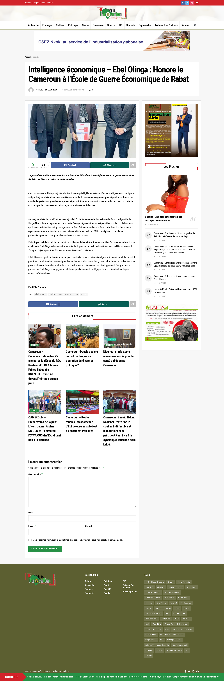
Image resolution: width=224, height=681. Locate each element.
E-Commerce (183, 598)
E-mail (32, 526)
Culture (60, 25)
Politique (73, 25)
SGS (162, 640)
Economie (97, 25)
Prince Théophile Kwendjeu (176, 624)
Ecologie (47, 25)
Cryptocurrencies (176, 587)
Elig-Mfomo (161, 603)
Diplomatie (145, 25)
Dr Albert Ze (169, 598)
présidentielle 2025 (153, 629)
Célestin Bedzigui (153, 592)
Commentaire (35, 474)
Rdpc (167, 629)
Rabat (83, 294)
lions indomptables (154, 614)
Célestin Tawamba (171, 592)
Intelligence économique (60, 294)
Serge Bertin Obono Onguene (172, 635)
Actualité (33, 25)
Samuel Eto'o (151, 635)
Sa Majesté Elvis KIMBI (183, 629)
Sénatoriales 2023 (174, 650)
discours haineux (153, 598)
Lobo (167, 614)
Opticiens (187, 619)
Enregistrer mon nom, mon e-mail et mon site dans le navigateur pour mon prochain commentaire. (77, 540)
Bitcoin (171, 582)
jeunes (186, 608)
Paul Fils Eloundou (47, 90)
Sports (111, 25)
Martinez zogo (152, 619)
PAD (76, 294)
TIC (121, 25)
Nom (31, 512)
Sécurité (159, 650)
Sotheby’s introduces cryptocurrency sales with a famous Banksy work (180, 676)
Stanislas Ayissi (180, 645)
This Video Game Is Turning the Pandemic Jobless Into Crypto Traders (106, 676)
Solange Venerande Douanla (157, 645)
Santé (85, 25)
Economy (149, 603)
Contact (50, 3)
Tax (187, 650)
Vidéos (185, 25)
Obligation (166, 619)
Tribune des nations (166, 25)
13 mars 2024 (67, 90)
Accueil (28, 3)
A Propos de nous (39, 3)
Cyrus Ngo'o (192, 587)
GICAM (148, 608)
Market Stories (179, 614)
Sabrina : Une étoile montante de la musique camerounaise (163, 218)
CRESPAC (161, 587)
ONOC (176, 619)
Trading (149, 656)
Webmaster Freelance (61, 671)
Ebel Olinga (40, 294)
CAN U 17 (149, 587)
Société (130, 25)
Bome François (184, 582)
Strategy (149, 650)
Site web (88, 526)
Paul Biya (157, 624)
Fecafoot (173, 603)
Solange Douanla (174, 640)
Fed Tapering (186, 603)
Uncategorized (130, 591)
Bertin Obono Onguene (155, 582)
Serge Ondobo (151, 640)
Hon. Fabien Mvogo (163, 608)
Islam (177, 608)
